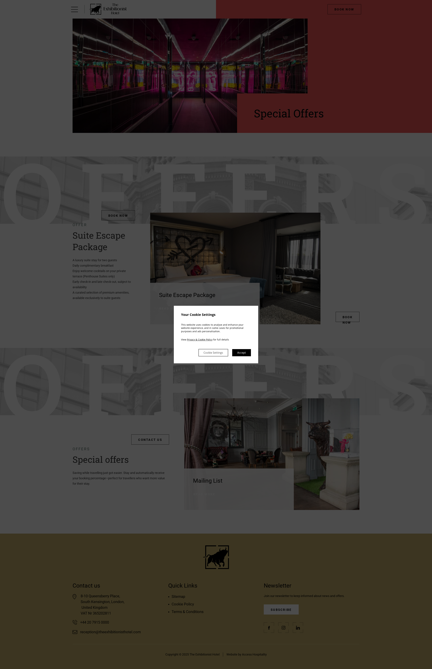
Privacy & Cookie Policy (199, 339)
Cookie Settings (213, 352)
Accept (241, 352)
